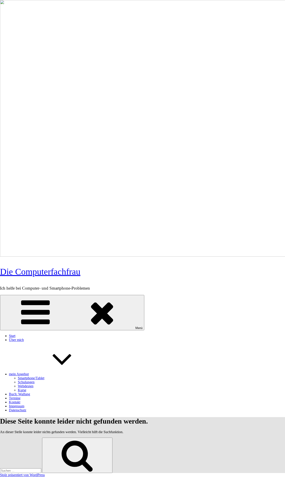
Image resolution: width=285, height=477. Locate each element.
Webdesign (25, 386)
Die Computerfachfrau (40, 272)
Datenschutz (17, 410)
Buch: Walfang (19, 394)
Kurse (22, 390)
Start (12, 336)
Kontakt (14, 402)
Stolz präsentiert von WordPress (22, 475)
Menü (138, 328)
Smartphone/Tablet (31, 378)
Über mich (16, 340)
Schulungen (26, 382)
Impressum (16, 406)
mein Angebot (19, 374)
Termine (14, 398)
